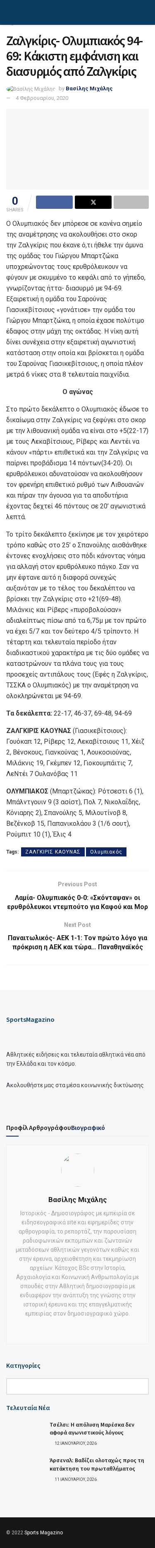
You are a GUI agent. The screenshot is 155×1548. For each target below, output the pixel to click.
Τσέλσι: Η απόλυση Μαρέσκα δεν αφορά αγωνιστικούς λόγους (92, 1429)
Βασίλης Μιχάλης (89, 88)
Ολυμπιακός (106, 852)
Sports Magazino (43, 1533)
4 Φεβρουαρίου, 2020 (42, 98)
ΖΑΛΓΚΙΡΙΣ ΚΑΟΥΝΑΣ (53, 852)
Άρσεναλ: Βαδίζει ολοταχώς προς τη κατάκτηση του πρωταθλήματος (97, 1464)
